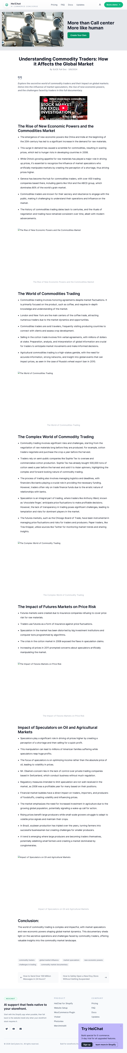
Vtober (57, 1017)
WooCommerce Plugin (64, 1012)
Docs (70, 4)
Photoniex (59, 1021)
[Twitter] (6, 1029)
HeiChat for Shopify (63, 1003)
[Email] (20, 1029)
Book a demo (112, 5)
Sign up (87, 1044)
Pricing (54, 4)
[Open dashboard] (100, 4)
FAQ (63, 4)
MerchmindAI (60, 1025)
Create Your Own (78, 35)
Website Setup (61, 1008)
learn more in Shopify (106, 1044)
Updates (80, 4)
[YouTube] (13, 1029)
